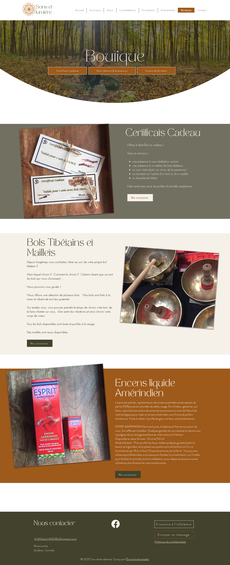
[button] (148, 10)
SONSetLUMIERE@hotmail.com (55, 539)
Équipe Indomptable (137, 559)
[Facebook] (115, 524)
